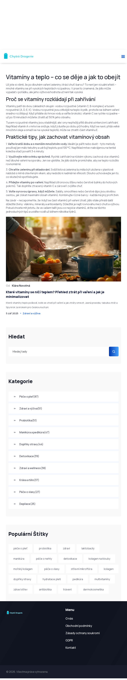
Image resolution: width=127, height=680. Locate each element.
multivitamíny (102, 579)
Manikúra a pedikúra (34, 432)
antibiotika (45, 589)
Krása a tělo (29, 480)
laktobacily (88, 548)
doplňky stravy (22, 579)
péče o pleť (20, 548)
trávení (67, 589)
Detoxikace (29, 456)
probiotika (45, 548)
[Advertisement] (63, 25)
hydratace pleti (52, 579)
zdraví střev (20, 589)
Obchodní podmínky (78, 626)
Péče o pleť (29, 396)
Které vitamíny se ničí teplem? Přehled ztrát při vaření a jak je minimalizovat (55, 294)
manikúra (18, 558)
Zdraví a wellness (32, 468)
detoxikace (70, 558)
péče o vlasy (51, 569)
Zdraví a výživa (30, 408)
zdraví (66, 548)
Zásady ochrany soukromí (82, 633)
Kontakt (70, 648)
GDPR (69, 640)
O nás (69, 618)
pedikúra (77, 579)
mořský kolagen (23, 569)
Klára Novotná (21, 285)
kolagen (109, 569)
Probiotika (28, 420)
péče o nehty (44, 558)
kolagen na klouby (99, 558)
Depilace (27, 504)
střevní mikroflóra (81, 569)
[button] (123, 56)
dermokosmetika (93, 589)
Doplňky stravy (31, 444)
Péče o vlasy (29, 492)
